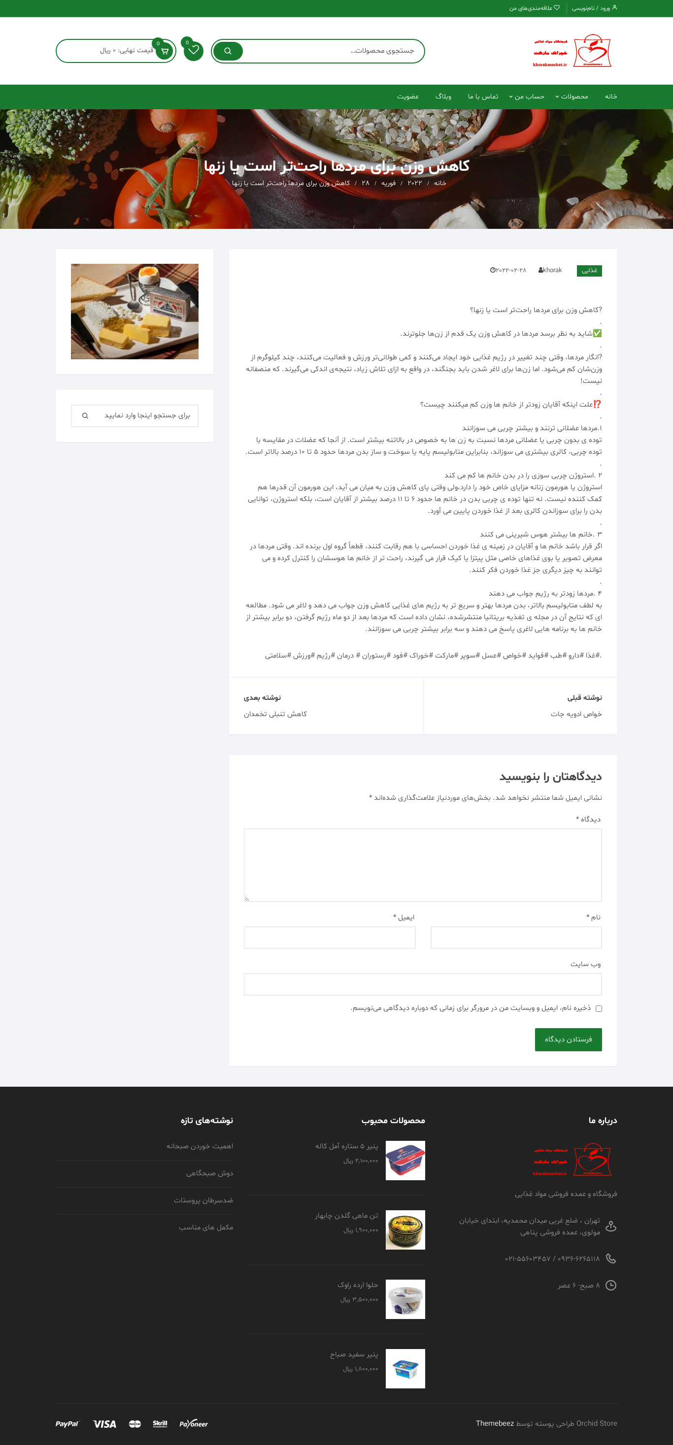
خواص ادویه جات (576, 714)
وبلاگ (443, 96)
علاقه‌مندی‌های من (531, 8)
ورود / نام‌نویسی (591, 8)
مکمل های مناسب (206, 1228)
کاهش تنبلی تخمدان (275, 714)
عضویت (408, 96)
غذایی (589, 270)
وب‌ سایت (586, 964)
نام (593, 917)
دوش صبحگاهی (209, 1173)
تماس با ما (483, 96)
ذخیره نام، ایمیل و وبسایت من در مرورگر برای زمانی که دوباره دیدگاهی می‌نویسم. (470, 1008)
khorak (552, 270)
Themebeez (495, 1424)
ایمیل (403, 917)
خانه (611, 96)
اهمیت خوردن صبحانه (200, 1146)
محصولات (574, 96)
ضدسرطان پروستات (203, 1200)
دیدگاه (588, 820)
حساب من (529, 96)
